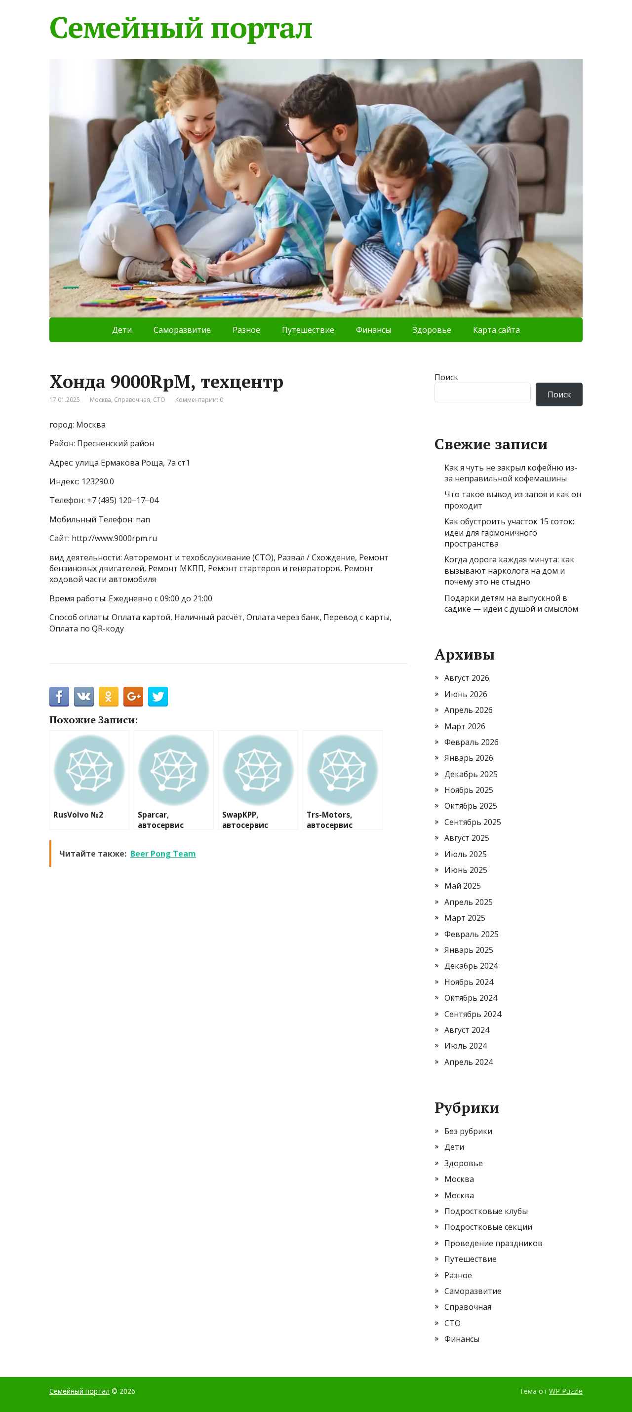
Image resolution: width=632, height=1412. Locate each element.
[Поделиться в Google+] (133, 696)
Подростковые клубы (486, 1211)
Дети (122, 329)
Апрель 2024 (468, 1062)
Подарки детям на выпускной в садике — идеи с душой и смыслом (511, 603)
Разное (246, 329)
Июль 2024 (465, 1045)
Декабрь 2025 (471, 774)
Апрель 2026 (468, 710)
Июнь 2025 (465, 869)
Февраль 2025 (471, 934)
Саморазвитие (182, 329)
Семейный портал (181, 27)
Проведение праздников (493, 1243)
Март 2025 (464, 917)
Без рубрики (468, 1131)
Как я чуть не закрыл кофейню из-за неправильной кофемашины (510, 473)
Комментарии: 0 (199, 399)
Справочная (132, 399)
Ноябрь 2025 (468, 789)
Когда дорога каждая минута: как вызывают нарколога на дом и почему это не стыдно (509, 570)
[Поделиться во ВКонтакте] (84, 696)
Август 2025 (466, 837)
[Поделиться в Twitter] (158, 696)
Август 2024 (466, 1029)
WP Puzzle (566, 1391)
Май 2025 (462, 885)
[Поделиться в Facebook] (59, 696)
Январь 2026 (468, 757)
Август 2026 (466, 677)
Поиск (446, 377)
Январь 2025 (468, 949)
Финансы (373, 329)
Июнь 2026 (465, 694)
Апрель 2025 (468, 902)
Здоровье (432, 329)
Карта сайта (496, 329)
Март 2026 (464, 726)
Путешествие (308, 329)
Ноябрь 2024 (468, 982)
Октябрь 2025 (470, 805)
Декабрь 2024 (471, 965)
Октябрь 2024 (470, 997)
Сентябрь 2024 (472, 1014)
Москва (100, 399)
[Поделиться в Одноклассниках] (108, 696)
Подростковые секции (488, 1226)
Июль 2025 (465, 854)
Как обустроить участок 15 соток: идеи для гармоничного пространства (509, 532)
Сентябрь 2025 (472, 822)
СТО (159, 399)
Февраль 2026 (471, 742)
